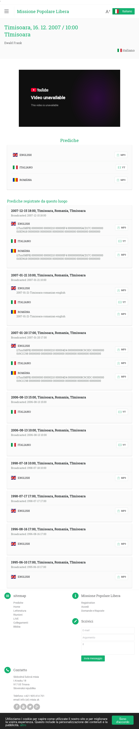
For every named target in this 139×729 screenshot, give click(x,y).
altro (23, 724)
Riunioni (17, 614)
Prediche (18, 602)
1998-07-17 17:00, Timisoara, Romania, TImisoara (48, 496)
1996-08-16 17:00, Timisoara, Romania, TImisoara (48, 529)
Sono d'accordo (122, 720)
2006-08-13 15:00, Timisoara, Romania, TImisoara (48, 397)
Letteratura (19, 610)
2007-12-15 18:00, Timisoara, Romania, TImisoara (48, 210)
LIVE (16, 618)
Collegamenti (20, 622)
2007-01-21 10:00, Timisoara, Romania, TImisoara (48, 275)
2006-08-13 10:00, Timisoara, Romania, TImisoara (48, 430)
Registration (88, 602)
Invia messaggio (93, 658)
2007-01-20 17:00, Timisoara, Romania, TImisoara (48, 333)
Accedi (85, 606)
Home (16, 606)
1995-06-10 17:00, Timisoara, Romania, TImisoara (48, 562)
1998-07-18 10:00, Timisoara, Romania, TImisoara (48, 463)
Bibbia (16, 626)
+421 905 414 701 (34, 695)
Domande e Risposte (92, 610)
